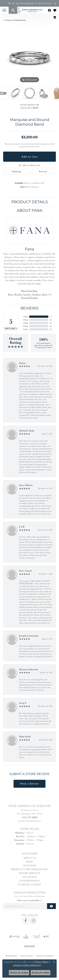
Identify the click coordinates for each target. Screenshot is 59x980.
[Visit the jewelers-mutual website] (29, 946)
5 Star (25, 316)
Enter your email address (29, 900)
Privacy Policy (27, 955)
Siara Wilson (26, 485)
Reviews (29, 308)
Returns (43, 171)
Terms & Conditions (44, 955)
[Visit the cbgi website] (26, 936)
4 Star (25, 319)
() (51, 316)
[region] (29, 56)
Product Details (29, 202)
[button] (13, 10)
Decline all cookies (19, 972)
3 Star (25, 323)
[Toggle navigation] (4, 10)
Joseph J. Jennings (28, 635)
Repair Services (29, 873)
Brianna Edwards (28, 669)
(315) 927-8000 (29, 108)
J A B (21, 526)
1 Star (25, 329)
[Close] (55, 3)
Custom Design (29, 880)
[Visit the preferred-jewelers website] (36, 936)
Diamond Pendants (29, 297)
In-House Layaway (29, 884)
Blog (29, 861)
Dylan (22, 363)
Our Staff (29, 865)
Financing (29, 876)
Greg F (22, 703)
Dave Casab (25, 570)
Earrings (27, 294)
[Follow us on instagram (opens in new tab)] (33, 921)
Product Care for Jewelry (29, 869)
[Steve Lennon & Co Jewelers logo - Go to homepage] (29, 10)
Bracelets (18, 294)
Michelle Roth (26, 430)
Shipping (16, 171)
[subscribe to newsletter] (51, 906)
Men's (45, 294)
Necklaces (36, 294)
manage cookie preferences (27, 965)
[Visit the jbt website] (46, 936)
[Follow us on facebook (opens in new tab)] (25, 921)
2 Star (25, 326)
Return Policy (12, 955)
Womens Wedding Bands (15, 20)
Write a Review (29, 783)
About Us (29, 857)
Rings (10, 294)
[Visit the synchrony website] (15, 936)
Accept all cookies (40, 972)
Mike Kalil (25, 736)
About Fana (29, 210)
